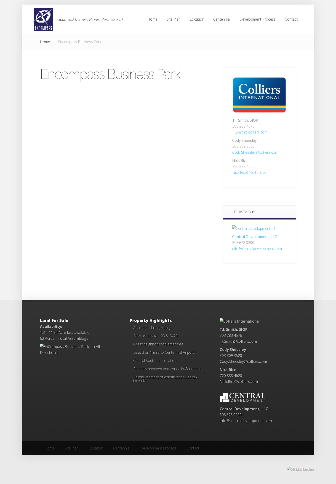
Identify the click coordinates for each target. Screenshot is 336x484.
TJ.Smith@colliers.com (249, 132)
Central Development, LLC (254, 236)
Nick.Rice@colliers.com (250, 172)
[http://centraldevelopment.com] (254, 228)
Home (45, 41)
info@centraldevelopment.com (257, 248)
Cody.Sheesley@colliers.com (255, 152)
